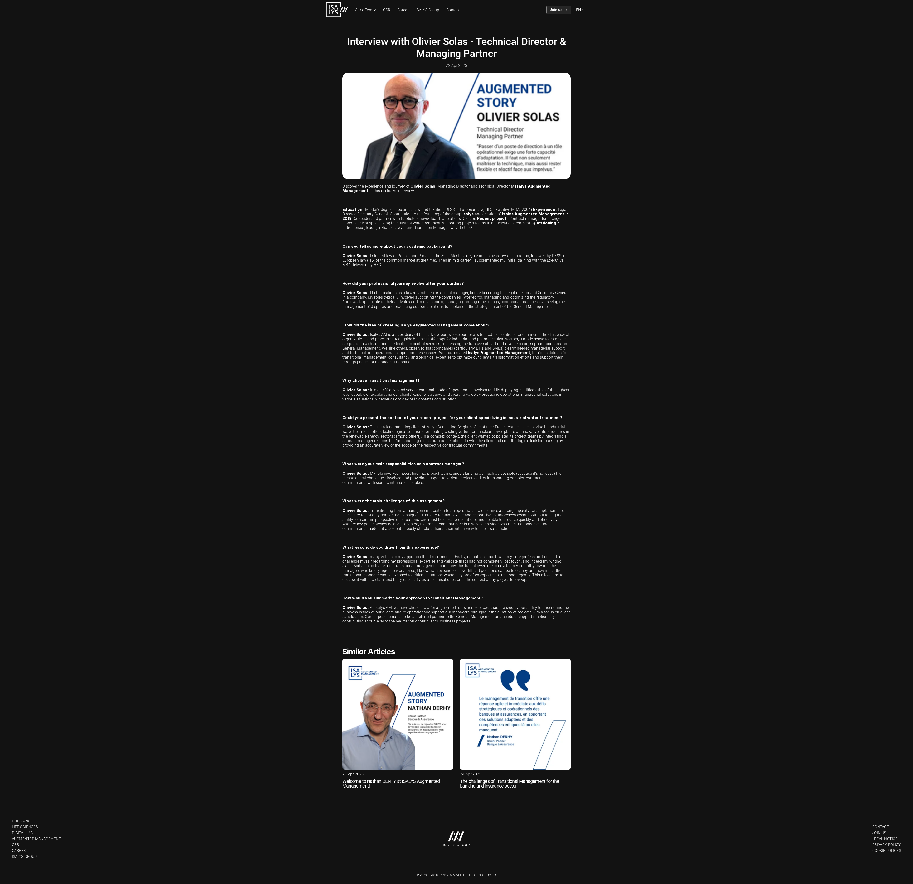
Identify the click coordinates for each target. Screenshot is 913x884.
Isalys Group (24, 856)
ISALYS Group (427, 10)
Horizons (21, 821)
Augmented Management (36, 839)
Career (402, 10)
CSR (386, 10)
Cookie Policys (886, 851)
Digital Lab (22, 833)
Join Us (879, 833)
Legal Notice (885, 839)
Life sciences (25, 827)
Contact (453, 10)
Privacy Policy (886, 845)
